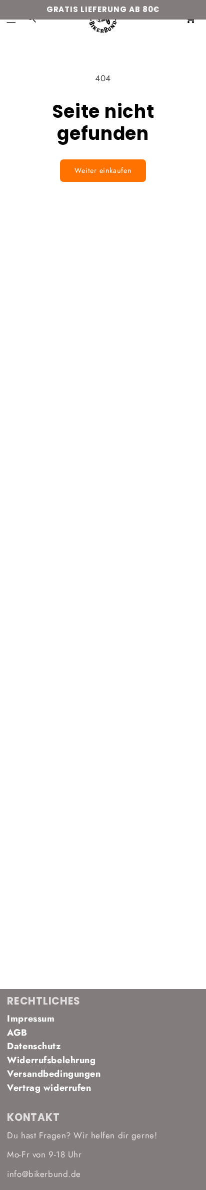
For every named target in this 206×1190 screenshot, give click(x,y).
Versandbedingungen (53, 1073)
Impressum (30, 1018)
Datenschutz (33, 1046)
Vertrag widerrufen (49, 1087)
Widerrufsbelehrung (51, 1060)
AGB (17, 1032)
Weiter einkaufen (103, 170)
